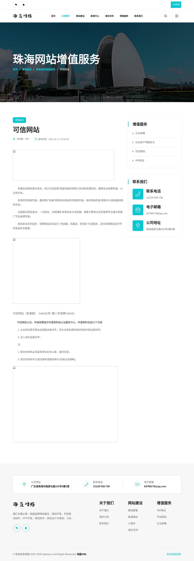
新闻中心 (95, 16)
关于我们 (106, 503)
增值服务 (124, 16)
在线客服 (176, 4)
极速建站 (133, 517)
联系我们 (138, 16)
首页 (53, 16)
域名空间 (109, 16)
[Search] (165, 16)
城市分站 (104, 517)
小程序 (131, 523)
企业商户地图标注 (145, 142)
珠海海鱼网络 (174, 554)
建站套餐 (133, 510)
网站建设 (80, 16)
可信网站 (140, 151)
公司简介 (66, 16)
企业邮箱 (140, 133)
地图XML (82, 554)
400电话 (139, 160)
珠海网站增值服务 (45, 69)
